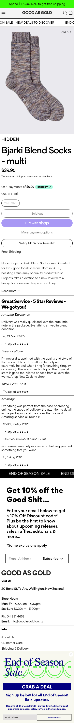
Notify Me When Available (37, 243)
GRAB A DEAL (37, 686)
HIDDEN (10, 139)
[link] (37, 668)
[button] (65, 13)
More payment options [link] (37, 232)
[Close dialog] (71, 654)
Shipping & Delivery (15, 648)
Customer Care (12, 643)
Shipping (21, 176)
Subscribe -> (53, 558)
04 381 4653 (15, 616)
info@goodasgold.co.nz (27, 621)
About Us (7, 637)
